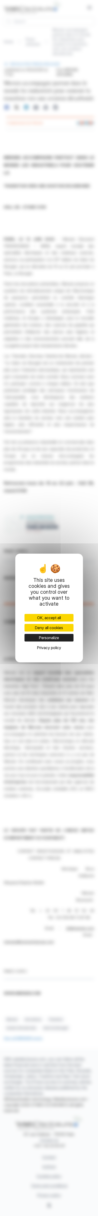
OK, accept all (49, 617)
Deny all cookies (49, 627)
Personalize (49, 637)
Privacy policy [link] (49, 647)
